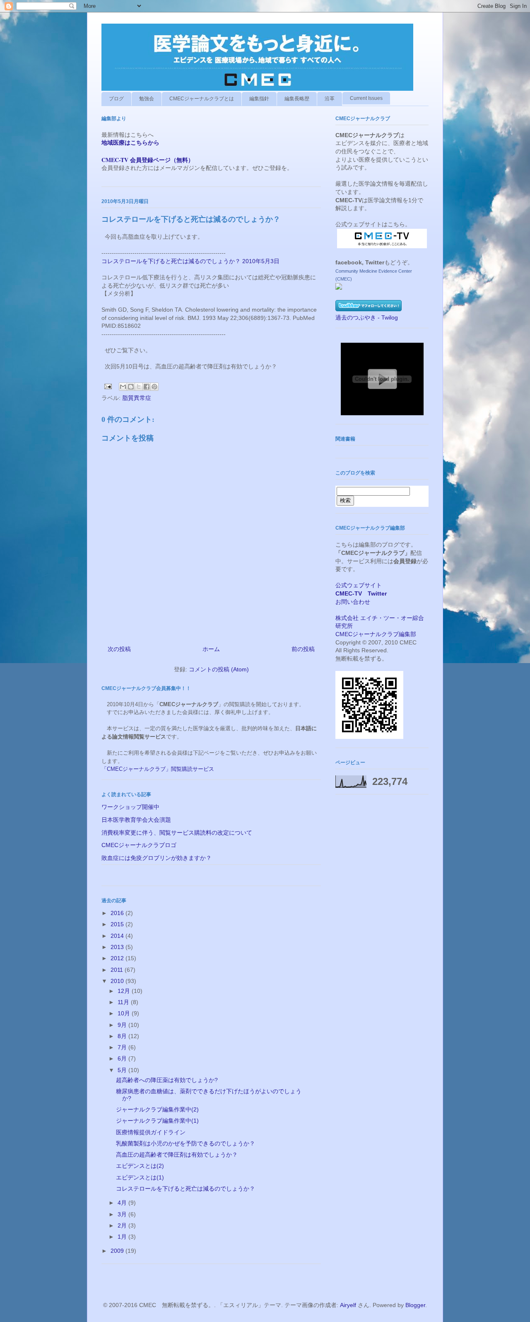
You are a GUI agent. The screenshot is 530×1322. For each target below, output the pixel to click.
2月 (123, 1225)
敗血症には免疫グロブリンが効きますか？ (156, 858)
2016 (118, 913)
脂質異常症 (136, 398)
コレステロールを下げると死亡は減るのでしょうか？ (185, 1188)
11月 (124, 1002)
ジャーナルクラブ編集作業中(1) (157, 1120)
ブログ (116, 99)
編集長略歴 (296, 99)
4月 (123, 1202)
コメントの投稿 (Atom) (219, 669)
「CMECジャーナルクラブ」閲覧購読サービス (157, 769)
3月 (123, 1214)
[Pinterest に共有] (154, 387)
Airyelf (348, 1305)
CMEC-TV (348, 593)
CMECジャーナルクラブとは (201, 99)
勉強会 (146, 99)
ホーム (211, 649)
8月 (123, 1036)
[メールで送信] (123, 387)
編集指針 (259, 99)
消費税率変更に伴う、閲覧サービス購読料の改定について (176, 832)
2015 (118, 924)
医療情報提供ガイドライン (151, 1132)
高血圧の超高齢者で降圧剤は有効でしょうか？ (177, 1154)
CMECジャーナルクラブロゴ (138, 845)
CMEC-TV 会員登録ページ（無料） (147, 159)
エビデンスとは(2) (140, 1165)
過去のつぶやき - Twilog (366, 317)
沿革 (330, 99)
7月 (123, 1047)
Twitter (377, 593)
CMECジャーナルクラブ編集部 (375, 634)
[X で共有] (139, 387)
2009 (118, 1250)
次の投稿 (119, 649)
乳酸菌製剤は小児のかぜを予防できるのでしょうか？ (185, 1143)
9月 (123, 1025)
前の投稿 (303, 649)
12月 (125, 991)
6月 (123, 1058)
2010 (118, 981)
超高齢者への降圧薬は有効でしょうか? (167, 1080)
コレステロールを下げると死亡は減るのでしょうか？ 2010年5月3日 (190, 261)
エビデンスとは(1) (140, 1177)
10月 (125, 1013)
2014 (118, 935)
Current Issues (366, 98)
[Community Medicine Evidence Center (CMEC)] (338, 287)
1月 (123, 1236)
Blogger (415, 1305)
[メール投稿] (107, 386)
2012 (118, 958)
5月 (123, 1070)
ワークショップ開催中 (130, 807)
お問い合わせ (352, 601)
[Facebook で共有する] (146, 387)
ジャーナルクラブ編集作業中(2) (157, 1109)
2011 (118, 969)
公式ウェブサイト (358, 585)
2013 (118, 947)
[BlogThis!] (131, 387)
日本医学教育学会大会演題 (136, 819)
